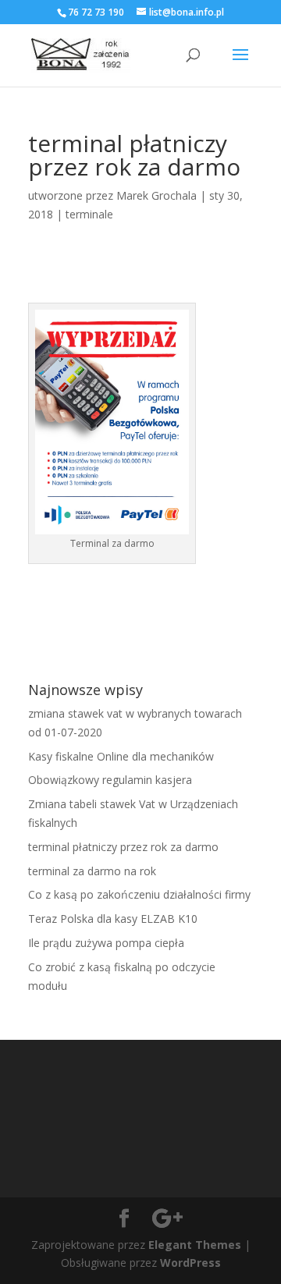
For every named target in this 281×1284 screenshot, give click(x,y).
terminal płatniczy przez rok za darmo (123, 846)
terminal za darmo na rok (92, 871)
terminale (89, 214)
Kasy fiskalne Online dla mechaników (121, 756)
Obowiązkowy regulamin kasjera (110, 779)
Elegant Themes (194, 1244)
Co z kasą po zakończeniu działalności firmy (139, 894)
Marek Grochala (156, 195)
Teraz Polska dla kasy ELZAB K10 (112, 918)
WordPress (190, 1262)
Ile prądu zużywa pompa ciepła (106, 942)
